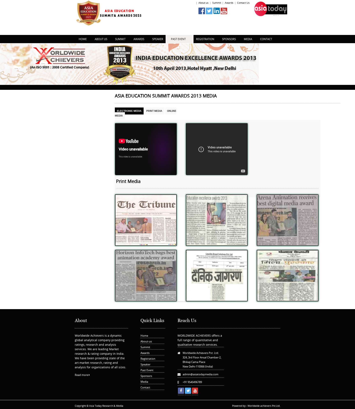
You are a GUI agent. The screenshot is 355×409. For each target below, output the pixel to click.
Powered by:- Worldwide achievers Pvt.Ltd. (256, 405)
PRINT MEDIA (154, 111)
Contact (145, 387)
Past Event (147, 370)
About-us (146, 341)
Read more (82, 375)
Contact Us (243, 2)
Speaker (145, 364)
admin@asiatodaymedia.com (200, 374)
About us (203, 2)
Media (144, 382)
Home (191, 2)
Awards (229, 2)
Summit (216, 2)
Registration (148, 358)
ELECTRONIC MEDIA (129, 111)
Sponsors (146, 376)
